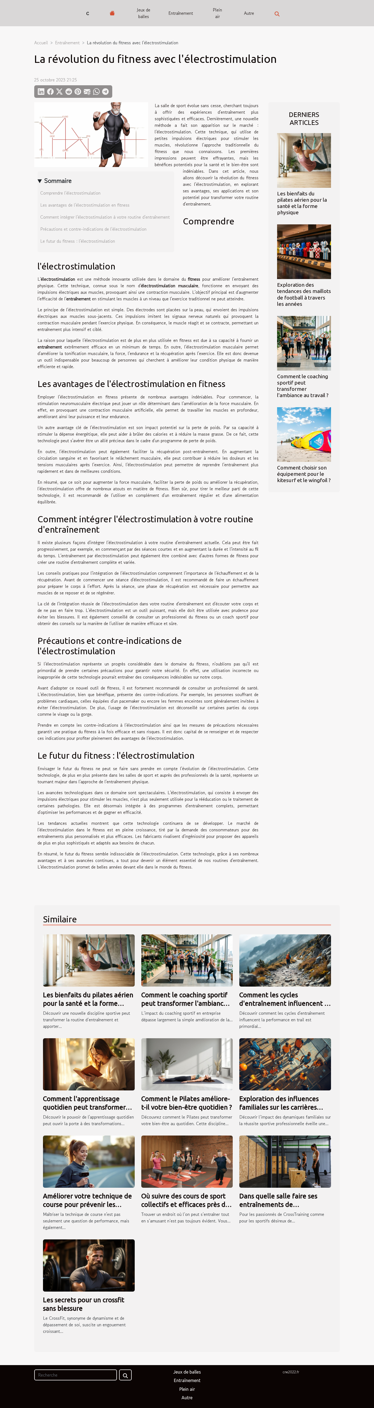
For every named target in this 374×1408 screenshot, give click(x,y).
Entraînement (180, 13)
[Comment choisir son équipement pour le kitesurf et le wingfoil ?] (304, 433)
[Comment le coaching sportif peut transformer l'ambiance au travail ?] (304, 342)
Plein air (217, 13)
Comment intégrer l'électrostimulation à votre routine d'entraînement (105, 217)
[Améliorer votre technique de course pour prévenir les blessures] (89, 1161)
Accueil (41, 42)
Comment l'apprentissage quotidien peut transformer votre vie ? (84, 1107)
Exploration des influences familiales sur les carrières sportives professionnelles (279, 1107)
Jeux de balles (143, 13)
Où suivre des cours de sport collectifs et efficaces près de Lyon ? (185, 1204)
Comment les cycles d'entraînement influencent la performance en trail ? (284, 1003)
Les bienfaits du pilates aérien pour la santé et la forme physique (302, 202)
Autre (249, 13)
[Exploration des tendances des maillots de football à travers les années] (304, 251)
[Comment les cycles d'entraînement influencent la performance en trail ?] (285, 960)
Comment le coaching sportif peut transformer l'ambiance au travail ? (303, 385)
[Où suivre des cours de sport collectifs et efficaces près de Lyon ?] (187, 1161)
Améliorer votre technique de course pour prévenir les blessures (87, 1204)
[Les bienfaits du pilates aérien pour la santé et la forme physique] (304, 160)
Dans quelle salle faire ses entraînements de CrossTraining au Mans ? (278, 1204)
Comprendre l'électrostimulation (70, 193)
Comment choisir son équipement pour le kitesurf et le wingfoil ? (304, 474)
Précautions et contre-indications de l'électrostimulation (93, 229)
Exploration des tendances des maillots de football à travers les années (304, 294)
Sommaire (57, 180)
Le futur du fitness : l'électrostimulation (77, 241)
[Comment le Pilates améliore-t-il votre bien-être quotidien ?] (187, 1063)
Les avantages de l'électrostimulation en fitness (85, 205)
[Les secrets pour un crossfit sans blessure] (89, 1265)
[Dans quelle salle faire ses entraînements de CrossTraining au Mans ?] (285, 1161)
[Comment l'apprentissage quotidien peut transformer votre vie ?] (89, 1063)
